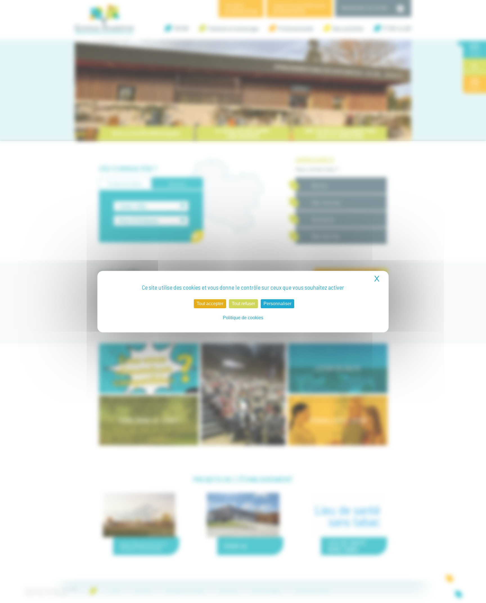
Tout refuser (243, 303)
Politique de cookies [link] (243, 317)
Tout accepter (210, 303)
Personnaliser (277, 303)
